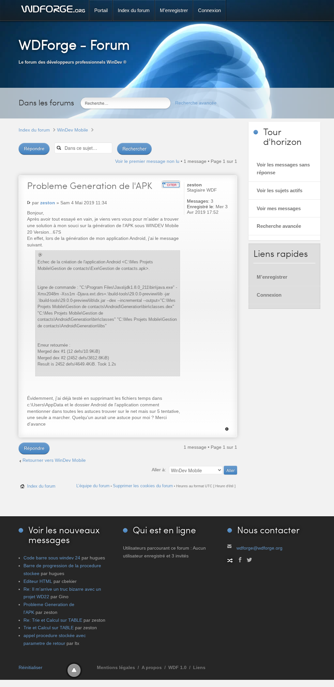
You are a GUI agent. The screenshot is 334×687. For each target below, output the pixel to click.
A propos (152, 667)
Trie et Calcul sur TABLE (48, 627)
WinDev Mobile (72, 130)
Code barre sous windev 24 (51, 557)
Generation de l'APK (89, 185)
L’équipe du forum (93, 485)
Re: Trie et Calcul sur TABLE (52, 620)
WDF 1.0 (177, 667)
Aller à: (159, 469)
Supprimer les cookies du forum (143, 485)
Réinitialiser (30, 667)
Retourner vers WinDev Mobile (54, 460)
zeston (47, 202)
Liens (199, 667)
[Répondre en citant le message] (171, 184)
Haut (227, 429)
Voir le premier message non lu (147, 161)
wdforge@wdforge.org (259, 548)
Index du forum (34, 130)
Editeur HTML (37, 581)
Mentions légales (116, 667)
